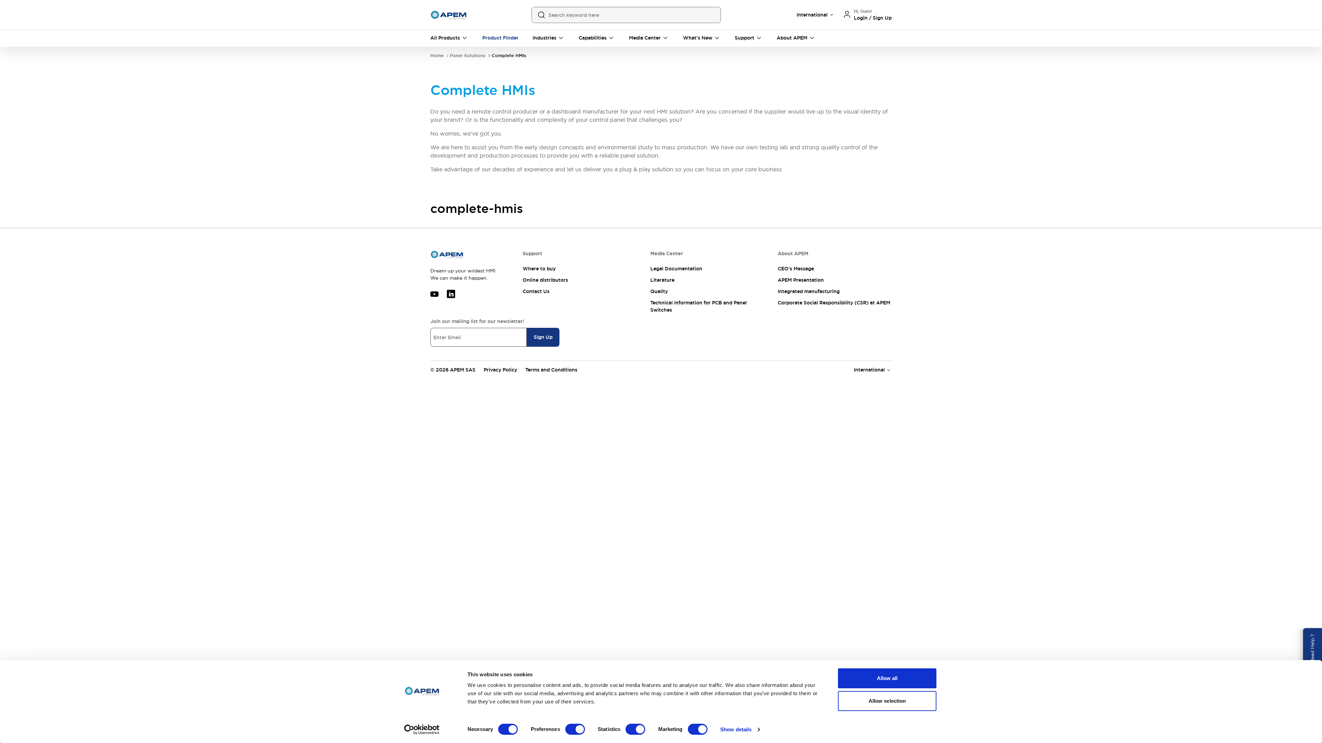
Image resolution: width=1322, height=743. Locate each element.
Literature (662, 280)
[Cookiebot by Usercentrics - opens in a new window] (422, 729)
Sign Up (543, 337)
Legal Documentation (676, 269)
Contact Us (536, 291)
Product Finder (500, 38)
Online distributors (545, 280)
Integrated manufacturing (809, 291)
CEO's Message (796, 269)
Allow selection (887, 701)
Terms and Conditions (551, 370)
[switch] (575, 729)
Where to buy (539, 269)
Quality (659, 291)
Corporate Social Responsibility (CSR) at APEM (834, 303)
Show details (736, 729)
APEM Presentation (801, 280)
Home (437, 55)
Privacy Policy (500, 370)
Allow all (887, 678)
